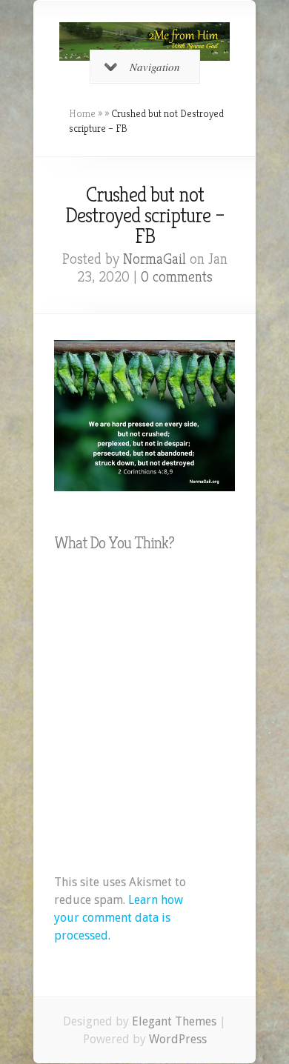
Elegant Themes (174, 1021)
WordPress (178, 1039)
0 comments (177, 276)
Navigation (155, 66)
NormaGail (154, 259)
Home (82, 113)
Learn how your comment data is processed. (118, 917)
